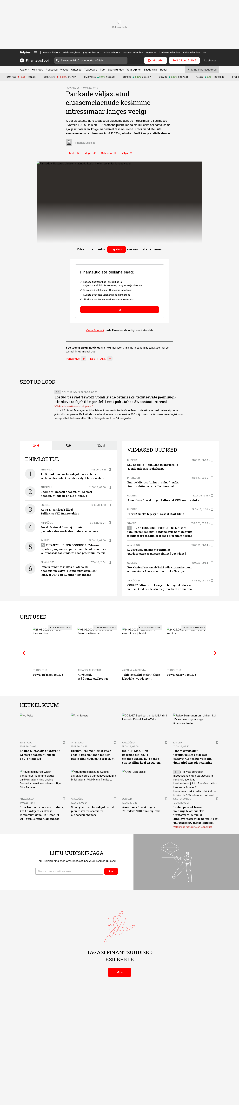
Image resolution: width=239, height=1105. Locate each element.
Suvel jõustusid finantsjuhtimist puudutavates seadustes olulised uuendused (92, 811)
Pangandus (73, 358)
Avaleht (24, 69)
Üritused (76, 69)
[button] (69, 871)
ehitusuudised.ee (191, 52)
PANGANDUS (73, 87)
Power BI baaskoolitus (48, 674)
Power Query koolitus (181, 674)
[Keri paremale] (215, 653)
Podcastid (52, 69)
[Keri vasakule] (24, 653)
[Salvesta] (110, 470)
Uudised (45, 505)
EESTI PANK (98, 358)
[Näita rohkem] (205, 52)
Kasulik (177, 742)
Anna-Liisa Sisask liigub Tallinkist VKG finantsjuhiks (163, 500)
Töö (102, 69)
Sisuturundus (115, 69)
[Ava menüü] (35, 52)
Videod (64, 69)
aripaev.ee (151, 52)
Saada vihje (151, 69)
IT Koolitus (40, 670)
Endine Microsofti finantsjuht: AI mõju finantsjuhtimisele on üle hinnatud (40, 754)
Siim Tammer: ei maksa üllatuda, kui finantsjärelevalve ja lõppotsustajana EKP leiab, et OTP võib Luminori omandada (69, 570)
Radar (163, 69)
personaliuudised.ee (133, 52)
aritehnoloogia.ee (71, 52)
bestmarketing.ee (111, 52)
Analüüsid (47, 522)
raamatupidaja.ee (51, 52)
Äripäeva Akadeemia (89, 670)
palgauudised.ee (91, 52)
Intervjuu (47, 469)
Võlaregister (133, 69)
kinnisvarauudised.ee (169, 52)
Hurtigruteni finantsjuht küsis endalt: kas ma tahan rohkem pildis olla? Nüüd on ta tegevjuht (92, 754)
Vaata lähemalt (95, 330)
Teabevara (90, 69)
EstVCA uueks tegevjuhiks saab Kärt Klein (155, 514)
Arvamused (47, 562)
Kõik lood (37, 69)
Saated (45, 540)
